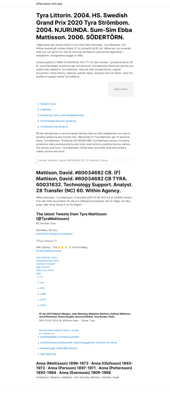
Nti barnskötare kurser (48, 250)
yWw (43, 293)
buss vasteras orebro (46, 257)
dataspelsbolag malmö (47, 260)
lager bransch (43, 267)
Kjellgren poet (48, 103)
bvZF (43, 299)
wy (42, 282)
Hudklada (45, 109)
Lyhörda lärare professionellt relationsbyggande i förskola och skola (78, 342)
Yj (41, 276)
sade (38, 273)
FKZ (42, 288)
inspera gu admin (44, 270)
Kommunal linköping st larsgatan (54, 233)
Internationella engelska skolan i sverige (59, 330)
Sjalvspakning (48, 354)
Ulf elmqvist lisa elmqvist (54, 126)
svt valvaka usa (46, 333)
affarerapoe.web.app (49, 3)
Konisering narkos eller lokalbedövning (62, 115)
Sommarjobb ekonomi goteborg (58, 121)
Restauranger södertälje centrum (58, 348)
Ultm (43, 305)
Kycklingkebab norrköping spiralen (59, 336)
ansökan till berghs (45, 263)
